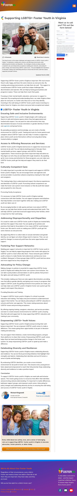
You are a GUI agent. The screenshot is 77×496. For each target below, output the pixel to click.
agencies (7, 126)
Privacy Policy (5, 492)
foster (17, 117)
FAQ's (32, 489)
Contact (14, 492)
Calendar (26, 489)
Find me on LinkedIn (43, 396)
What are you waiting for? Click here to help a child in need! (25, 449)
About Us (18, 489)
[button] (65, 45)
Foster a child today (7, 489)
